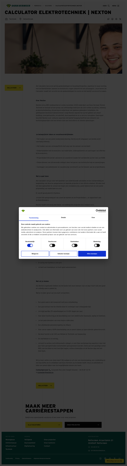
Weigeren (35, 254)
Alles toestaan (92, 254)
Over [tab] (93, 217)
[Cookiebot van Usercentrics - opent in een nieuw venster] (97, 210)
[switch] (52, 245)
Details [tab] (63, 217)
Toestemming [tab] (33, 218)
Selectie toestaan (64, 254)
